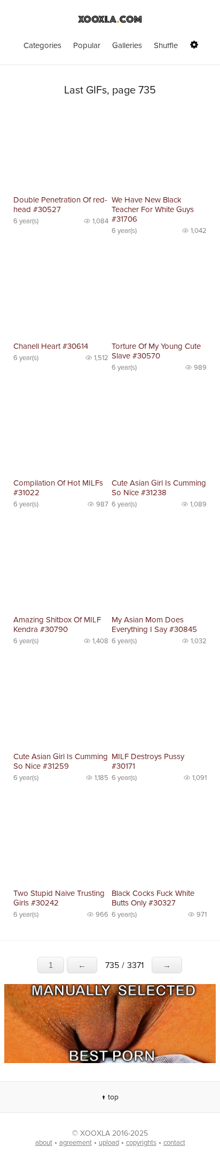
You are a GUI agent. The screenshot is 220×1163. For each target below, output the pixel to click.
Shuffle (166, 45)
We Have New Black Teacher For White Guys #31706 (153, 209)
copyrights (141, 1142)
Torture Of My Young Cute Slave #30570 (156, 351)
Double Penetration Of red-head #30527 (60, 204)
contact (174, 1142)
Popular (86, 45)
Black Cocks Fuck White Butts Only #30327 (153, 898)
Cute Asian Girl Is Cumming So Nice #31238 (159, 487)
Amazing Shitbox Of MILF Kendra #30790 (57, 624)
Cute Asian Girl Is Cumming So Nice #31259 (60, 761)
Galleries (127, 45)
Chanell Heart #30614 (50, 346)
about (43, 1142)
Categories (42, 45)
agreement (75, 1142)
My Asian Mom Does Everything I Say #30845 (154, 624)
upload (109, 1142)
